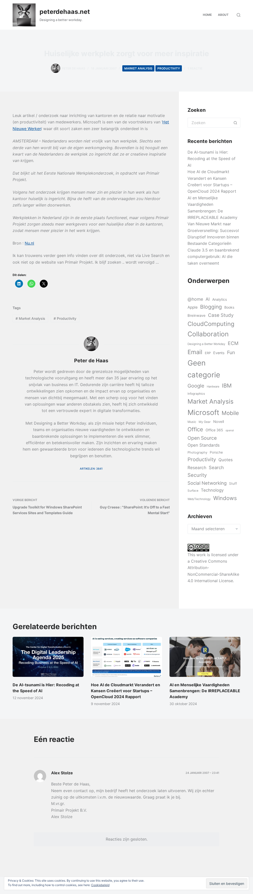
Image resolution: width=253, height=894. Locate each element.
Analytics (219, 299)
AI (208, 299)
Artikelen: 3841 (91, 468)
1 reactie (195, 68)
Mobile (230, 413)
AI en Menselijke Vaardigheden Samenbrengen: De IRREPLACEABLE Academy (204, 690)
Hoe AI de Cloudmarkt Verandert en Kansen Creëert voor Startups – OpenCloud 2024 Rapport (125, 690)
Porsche (216, 452)
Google (196, 386)
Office (195, 429)
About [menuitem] (223, 15)
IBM (227, 385)
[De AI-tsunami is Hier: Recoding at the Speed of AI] (48, 657)
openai (230, 430)
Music (192, 422)
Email (195, 352)
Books (229, 307)
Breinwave (197, 315)
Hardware (213, 386)
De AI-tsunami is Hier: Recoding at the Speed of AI (211, 159)
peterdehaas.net (65, 11)
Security (197, 475)
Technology (212, 490)
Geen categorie (204, 369)
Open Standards (204, 445)
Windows (225, 498)
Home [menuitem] (207, 15)
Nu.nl (29, 243)
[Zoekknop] (235, 123)
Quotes (225, 459)
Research (197, 467)
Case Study (220, 315)
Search (216, 467)
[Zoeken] (238, 15)
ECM (233, 343)
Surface (193, 490)
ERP (208, 353)
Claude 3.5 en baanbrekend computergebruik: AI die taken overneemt (213, 257)
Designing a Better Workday (206, 344)
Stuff (233, 483)
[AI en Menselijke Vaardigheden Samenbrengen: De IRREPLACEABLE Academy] (204, 657)
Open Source (202, 438)
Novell (218, 421)
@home (195, 299)
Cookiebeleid (100, 885)
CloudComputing (211, 323)
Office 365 (214, 430)
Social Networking (207, 483)
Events (219, 353)
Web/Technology (199, 499)
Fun (231, 352)
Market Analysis (138, 68)
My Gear (205, 422)
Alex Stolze (62, 772)
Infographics (196, 393)
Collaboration (208, 334)
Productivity (168, 68)
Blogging (211, 307)
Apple (193, 307)
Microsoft (203, 412)
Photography (197, 452)
